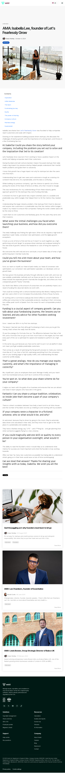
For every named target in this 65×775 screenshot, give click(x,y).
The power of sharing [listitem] (12, 115)
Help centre (6, 737)
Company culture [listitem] (10, 119)
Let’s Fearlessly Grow (28, 130)
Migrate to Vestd (7, 727)
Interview (6, 42)
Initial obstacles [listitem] (10, 101)
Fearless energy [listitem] (10, 122)
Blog (35, 743)
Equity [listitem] (7, 112)
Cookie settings (17, 769)
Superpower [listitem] (9, 126)
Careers (36, 740)
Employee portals (8, 724)
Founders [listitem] (15, 542)
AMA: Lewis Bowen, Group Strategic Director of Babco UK (29, 651)
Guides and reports (39, 719)
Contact (36, 749)
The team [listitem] (8, 105)
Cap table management (9, 716)
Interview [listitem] (7, 542)
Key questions (7, 740)
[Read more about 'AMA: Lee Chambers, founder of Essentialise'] (32, 567)
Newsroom (37, 746)
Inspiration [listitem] (8, 98)
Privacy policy (7, 769)
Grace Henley (10, 38)
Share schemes (7, 719)
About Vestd (37, 737)
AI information (38, 727)
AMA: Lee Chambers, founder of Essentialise (23, 589)
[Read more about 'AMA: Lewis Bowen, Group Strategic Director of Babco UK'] (32, 629)
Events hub (37, 721)
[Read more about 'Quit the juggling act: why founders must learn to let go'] (32, 506)
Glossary (36, 724)
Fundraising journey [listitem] (11, 108)
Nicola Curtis (11, 594)
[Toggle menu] (62, 3)
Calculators (37, 716)
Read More (58, 545)
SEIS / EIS (5, 721)
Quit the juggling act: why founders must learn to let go (28, 528)
